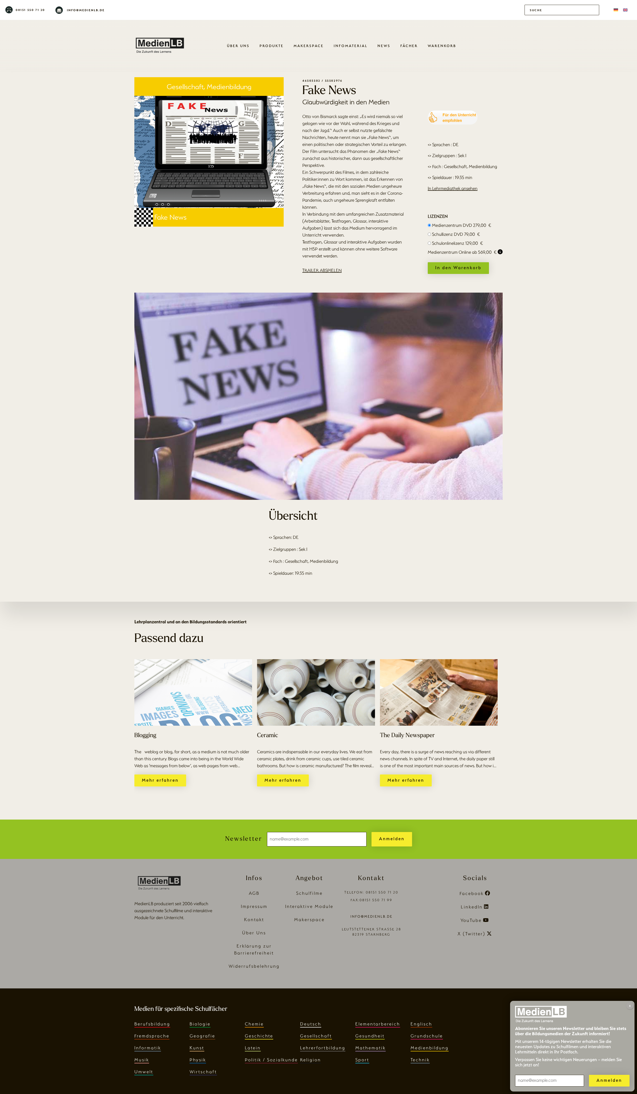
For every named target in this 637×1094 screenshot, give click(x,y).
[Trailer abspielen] (318, 396)
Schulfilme (309, 893)
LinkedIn (472, 906)
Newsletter (243, 839)
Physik (198, 1059)
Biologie (200, 1024)
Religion (310, 1059)
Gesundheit (370, 1035)
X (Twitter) (471, 933)
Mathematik (370, 1047)
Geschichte (259, 1035)
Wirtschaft (203, 1071)
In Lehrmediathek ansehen (453, 188)
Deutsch (310, 1024)
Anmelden (392, 838)
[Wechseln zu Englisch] (625, 10)
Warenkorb (442, 46)
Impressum (254, 906)
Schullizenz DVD (456, 234)
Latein (253, 1047)
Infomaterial (351, 46)
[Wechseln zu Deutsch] (616, 10)
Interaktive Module (309, 906)
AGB (254, 893)
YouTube (471, 920)
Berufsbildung (152, 1024)
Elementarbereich (377, 1024)
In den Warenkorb (458, 267)
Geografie (202, 1035)
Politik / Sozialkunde (271, 1059)
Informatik (147, 1047)
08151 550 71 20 (30, 10)
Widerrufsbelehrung (254, 966)
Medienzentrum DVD (461, 225)
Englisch (421, 1024)
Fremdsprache (151, 1035)
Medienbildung (430, 1047)
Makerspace (309, 46)
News (383, 46)
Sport (362, 1059)
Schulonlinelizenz (457, 243)
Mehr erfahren (160, 780)
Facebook (472, 893)
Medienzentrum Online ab (462, 252)
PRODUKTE (272, 46)
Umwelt (143, 1071)
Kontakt (254, 919)
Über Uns (238, 46)
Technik (420, 1059)
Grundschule (427, 1035)
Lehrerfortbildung (322, 1047)
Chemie (254, 1024)
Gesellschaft (316, 1035)
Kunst (197, 1047)
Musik (141, 1059)
